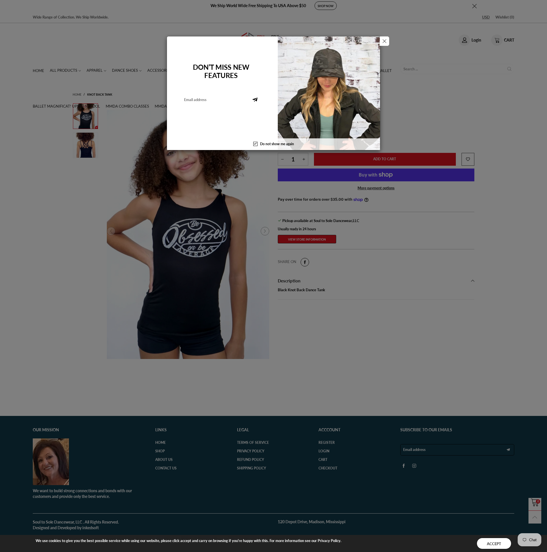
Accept (494, 543)
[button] (255, 100)
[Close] (384, 41)
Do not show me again (277, 144)
